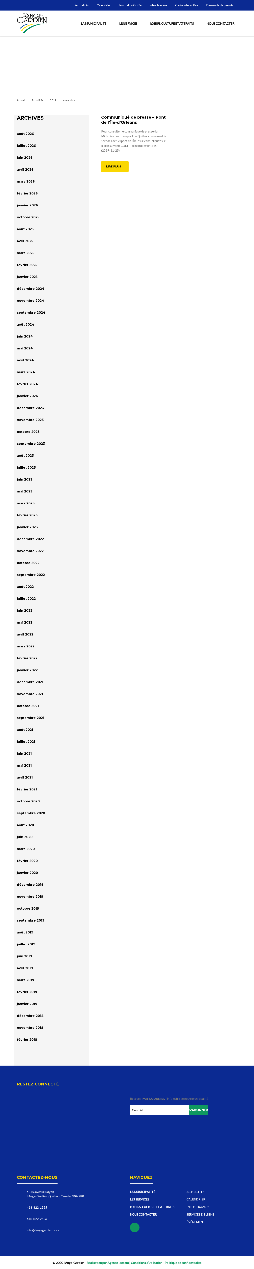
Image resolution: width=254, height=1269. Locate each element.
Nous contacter (220, 23)
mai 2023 (24, 491)
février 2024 (27, 384)
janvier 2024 (27, 396)
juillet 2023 (26, 467)
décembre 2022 (30, 539)
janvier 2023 (27, 527)
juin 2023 (24, 479)
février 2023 (27, 515)
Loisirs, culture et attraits (172, 23)
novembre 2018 (30, 1028)
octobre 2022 (28, 563)
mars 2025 (25, 253)
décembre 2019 (30, 885)
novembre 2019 (30, 897)
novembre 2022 (30, 551)
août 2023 (25, 455)
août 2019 (25, 932)
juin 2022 (24, 610)
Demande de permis (219, 5)
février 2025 (27, 265)
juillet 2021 (26, 742)
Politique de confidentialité (183, 1262)
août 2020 (25, 825)
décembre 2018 (30, 1016)
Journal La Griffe (130, 5)
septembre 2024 (31, 312)
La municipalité (93, 23)
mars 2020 (26, 849)
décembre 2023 (30, 408)
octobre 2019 (28, 908)
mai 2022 (24, 622)
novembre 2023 (30, 420)
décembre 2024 (30, 289)
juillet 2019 (26, 944)
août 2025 (25, 229)
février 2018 (27, 1040)
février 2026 (27, 193)
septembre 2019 (30, 920)
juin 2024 (25, 336)
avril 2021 (25, 777)
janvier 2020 (27, 873)
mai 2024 (25, 348)
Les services (128, 23)
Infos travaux (158, 5)
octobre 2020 (28, 801)
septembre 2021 (30, 718)
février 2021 (27, 789)
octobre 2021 (28, 706)
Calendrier (104, 5)
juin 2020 (25, 837)
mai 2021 (24, 765)
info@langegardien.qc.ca (43, 1230)
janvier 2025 (27, 277)
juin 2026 (25, 158)
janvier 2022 (27, 670)
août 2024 (25, 324)
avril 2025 (25, 241)
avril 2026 (25, 169)
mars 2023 (26, 503)
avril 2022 (25, 634)
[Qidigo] (245, 79)
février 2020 (27, 861)
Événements (196, 1222)
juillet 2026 (26, 146)
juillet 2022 (26, 599)
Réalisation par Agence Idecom (108, 1262)
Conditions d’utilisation (146, 1262)
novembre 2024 (30, 301)
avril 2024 (25, 360)
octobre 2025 (28, 217)
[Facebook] (245, 69)
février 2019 (27, 992)
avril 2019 (25, 968)
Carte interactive (186, 5)
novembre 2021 (30, 694)
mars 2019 (25, 980)
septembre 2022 (31, 575)
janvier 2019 (27, 1004)
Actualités (82, 5)
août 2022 (25, 587)
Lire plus (113, 166)
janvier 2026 (27, 205)
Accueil (21, 100)
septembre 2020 (31, 813)
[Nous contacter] (245, 48)
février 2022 (27, 658)
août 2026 (25, 134)
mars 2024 (26, 372)
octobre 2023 (28, 432)
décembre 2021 (30, 682)
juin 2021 (24, 753)
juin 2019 (24, 956)
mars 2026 (26, 181)
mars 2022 (26, 646)
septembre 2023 (31, 444)
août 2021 (25, 730)
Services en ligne (200, 1214)
